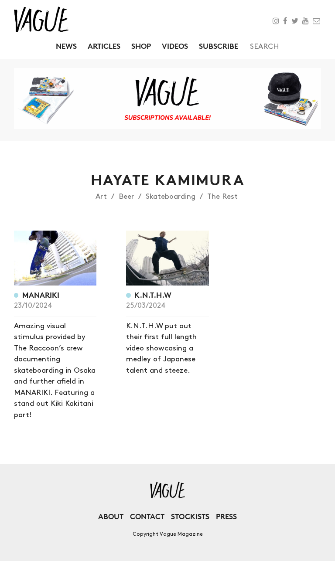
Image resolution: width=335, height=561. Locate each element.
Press (226, 516)
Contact (147, 516)
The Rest (222, 196)
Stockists (190, 516)
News (66, 46)
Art (101, 196)
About (110, 516)
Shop (141, 46)
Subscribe (218, 46)
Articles (104, 46)
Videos (175, 46)
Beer (126, 196)
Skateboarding (170, 196)
